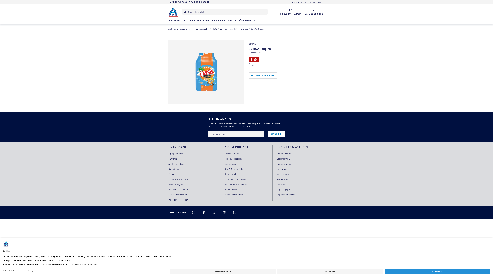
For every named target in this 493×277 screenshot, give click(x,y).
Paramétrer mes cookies (236, 184)
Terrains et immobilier (178, 179)
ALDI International (176, 163)
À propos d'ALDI (175, 153)
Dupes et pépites (284, 189)
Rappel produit (231, 174)
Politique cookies (232, 189)
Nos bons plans (284, 163)
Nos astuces (282, 179)
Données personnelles (178, 189)
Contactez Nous (232, 153)
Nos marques (283, 174)
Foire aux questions (233, 158)
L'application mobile (286, 194)
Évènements (282, 184)
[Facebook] (204, 212)
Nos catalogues (284, 153)
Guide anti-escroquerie (178, 199)
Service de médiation (177, 194)
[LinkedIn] (235, 212)
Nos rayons (282, 168)
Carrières (172, 158)
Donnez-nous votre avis (235, 179)
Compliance (173, 168)
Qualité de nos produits (235, 194)
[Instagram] (194, 212)
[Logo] (173, 12)
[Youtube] (224, 212)
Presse (171, 174)
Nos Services (230, 163)
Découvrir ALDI (284, 158)
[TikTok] (214, 212)
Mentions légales (176, 184)
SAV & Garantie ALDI (234, 168)
